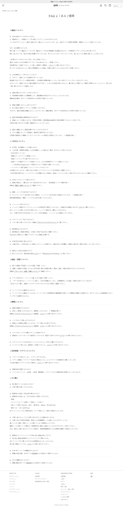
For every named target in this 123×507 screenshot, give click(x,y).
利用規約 (37, 476)
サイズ (62, 481)
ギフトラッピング (65, 492)
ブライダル (12, 481)
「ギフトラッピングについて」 (47, 222)
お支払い (63, 484)
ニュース (11, 486)
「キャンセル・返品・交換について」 (26, 271)
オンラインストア (14, 476)
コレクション (12, 479)
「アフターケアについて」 (22, 314)
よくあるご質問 (65, 497)
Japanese (116, 6)
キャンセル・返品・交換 (67, 489)
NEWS (34, 453)
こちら (51, 65)
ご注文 (62, 479)
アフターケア (64, 494)
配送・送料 (64, 486)
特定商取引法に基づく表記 (42, 481)
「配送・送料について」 (22, 185)
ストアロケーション (14, 489)
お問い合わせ (64, 499)
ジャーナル (12, 484)
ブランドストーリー (14, 492)
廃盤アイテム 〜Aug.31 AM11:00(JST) (61, 2)
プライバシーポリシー (41, 479)
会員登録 (63, 476)
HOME (4, 10)
